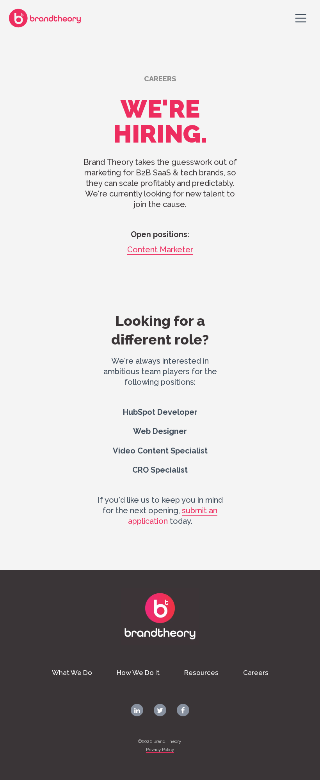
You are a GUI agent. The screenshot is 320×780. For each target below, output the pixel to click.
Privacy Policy (160, 749)
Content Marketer (160, 249)
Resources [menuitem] (201, 672)
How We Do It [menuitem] (138, 672)
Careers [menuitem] (255, 672)
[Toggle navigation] (301, 18)
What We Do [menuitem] (72, 672)
